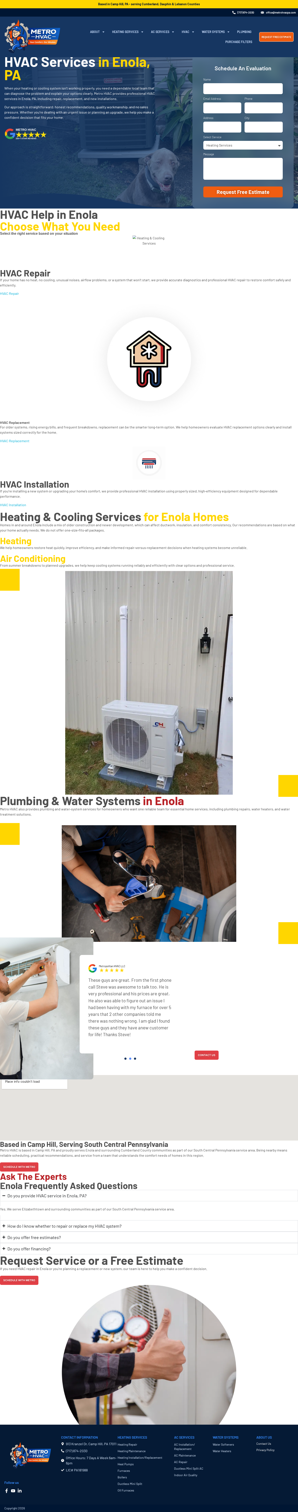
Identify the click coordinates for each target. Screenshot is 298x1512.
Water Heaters (222, 1451)
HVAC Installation (34, 483)
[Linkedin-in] (19, 1491)
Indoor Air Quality (185, 1475)
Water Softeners (223, 1444)
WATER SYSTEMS (225, 1437)
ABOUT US (264, 1437)
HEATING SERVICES (132, 1437)
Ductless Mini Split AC (188, 1468)
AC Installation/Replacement (184, 1447)
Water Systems (213, 32)
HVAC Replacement (15, 422)
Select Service (212, 137)
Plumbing (244, 32)
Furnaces (124, 1470)
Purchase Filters (238, 42)
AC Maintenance (185, 1455)
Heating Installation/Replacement (140, 1457)
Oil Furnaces (126, 1490)
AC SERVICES (184, 1437)
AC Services (160, 32)
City (247, 118)
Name (207, 79)
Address (208, 118)
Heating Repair (127, 1444)
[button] (125, 1059)
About (95, 32)
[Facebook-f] (6, 1491)
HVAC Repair (25, 272)
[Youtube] (13, 1491)
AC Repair (180, 1462)
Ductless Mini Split (130, 1484)
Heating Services (125, 32)
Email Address (212, 98)
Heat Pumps (126, 1464)
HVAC (185, 32)
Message (208, 154)
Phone (248, 98)
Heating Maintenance (132, 1451)
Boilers (122, 1477)
